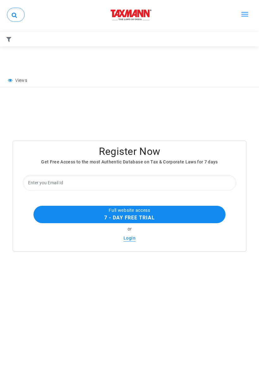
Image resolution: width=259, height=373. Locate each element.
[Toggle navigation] (244, 14)
